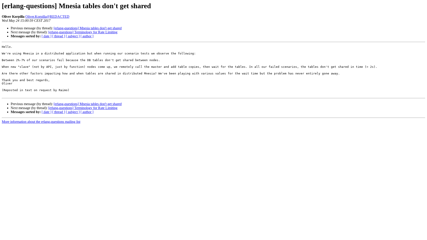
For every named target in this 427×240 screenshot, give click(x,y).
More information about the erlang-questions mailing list (41, 122)
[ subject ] (73, 36)
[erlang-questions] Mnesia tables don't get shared (88, 28)
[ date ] (46, 36)
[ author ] (87, 36)
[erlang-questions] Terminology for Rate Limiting (82, 32)
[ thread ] (58, 36)
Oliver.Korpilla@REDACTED (47, 16)
